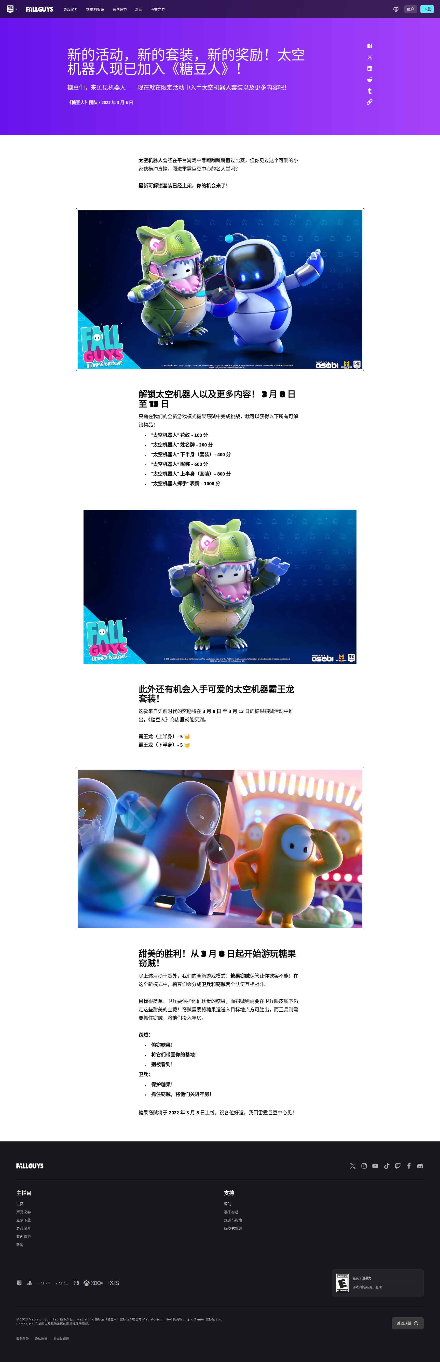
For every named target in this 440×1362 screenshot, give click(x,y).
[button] (366, 48)
